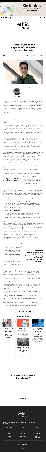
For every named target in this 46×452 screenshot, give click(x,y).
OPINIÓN (30, 34)
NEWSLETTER (37, 433)
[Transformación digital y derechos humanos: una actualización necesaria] (38, 323)
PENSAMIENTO (24, 34)
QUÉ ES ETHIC (9, 431)
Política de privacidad (25, 391)
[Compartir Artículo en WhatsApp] (38, 55)
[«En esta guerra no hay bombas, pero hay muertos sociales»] (23, 342)
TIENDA (36, 17)
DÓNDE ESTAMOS (22, 436)
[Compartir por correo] (41, 55)
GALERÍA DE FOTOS (37, 434)
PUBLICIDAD (23, 433)
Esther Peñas (17, 96)
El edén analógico (23, 328)
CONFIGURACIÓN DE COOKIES (24, 444)
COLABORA (23, 434)
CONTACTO (8, 434)
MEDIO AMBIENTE (10, 34)
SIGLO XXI (4, 34)
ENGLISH (18, 17)
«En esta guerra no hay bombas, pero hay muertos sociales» (23, 350)
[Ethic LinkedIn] (10, 17)
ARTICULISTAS (9, 433)
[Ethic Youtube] (8, 17)
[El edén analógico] (23, 323)
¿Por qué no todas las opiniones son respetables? (33, 0)
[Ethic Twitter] (3, 17)
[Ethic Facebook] (1, 17)
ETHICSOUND (30, 17)
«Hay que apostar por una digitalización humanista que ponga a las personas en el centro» (8, 332)
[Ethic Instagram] (6, 17)
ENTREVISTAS (35, 34)
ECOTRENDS (6, 423)
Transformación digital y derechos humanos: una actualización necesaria (37, 331)
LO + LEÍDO (41, 34)
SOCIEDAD (18, 34)
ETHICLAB (23, 17)
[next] (44, 1)
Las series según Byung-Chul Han (15, 0)
